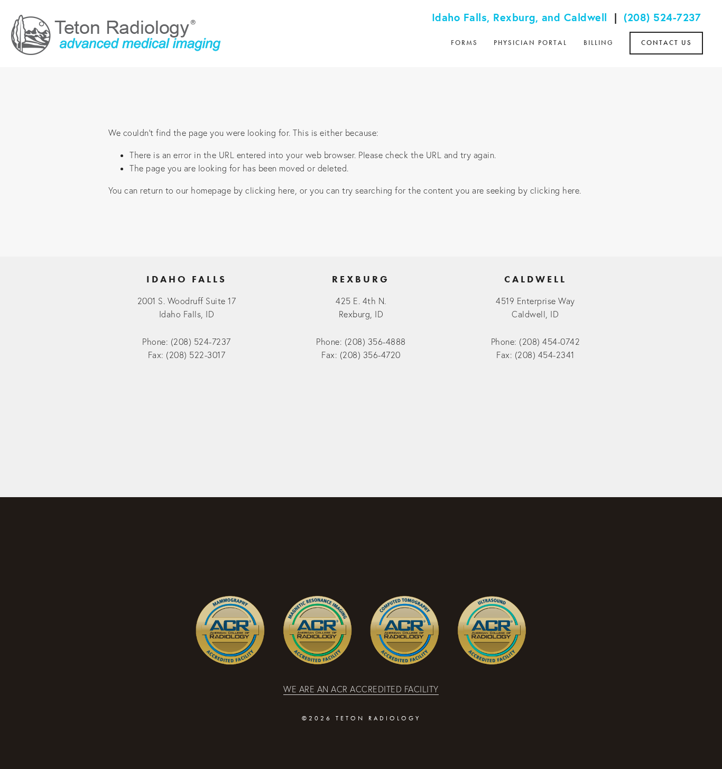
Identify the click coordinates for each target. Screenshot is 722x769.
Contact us (666, 43)
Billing (599, 43)
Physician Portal (530, 43)
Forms (464, 43)
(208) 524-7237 (662, 17)
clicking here (270, 190)
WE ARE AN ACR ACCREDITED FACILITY (361, 689)
